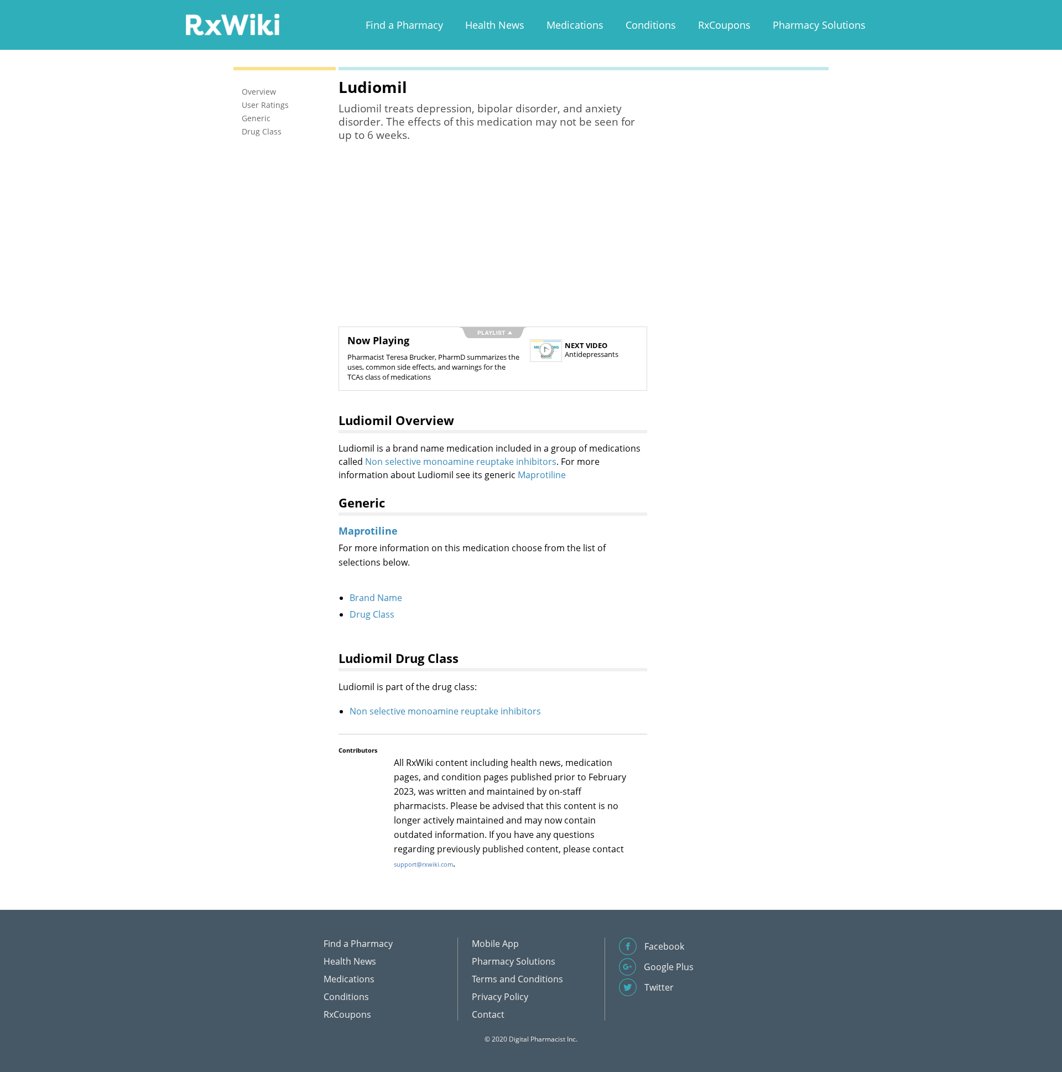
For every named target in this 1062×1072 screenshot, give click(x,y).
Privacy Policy (500, 997)
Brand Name (376, 598)
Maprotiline (542, 475)
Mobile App (495, 944)
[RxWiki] (232, 24)
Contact (488, 1014)
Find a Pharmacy (404, 25)
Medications (574, 25)
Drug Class (372, 614)
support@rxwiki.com (423, 864)
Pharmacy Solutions (819, 25)
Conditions (651, 25)
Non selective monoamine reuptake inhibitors (460, 461)
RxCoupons (724, 25)
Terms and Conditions (517, 979)
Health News (494, 25)
